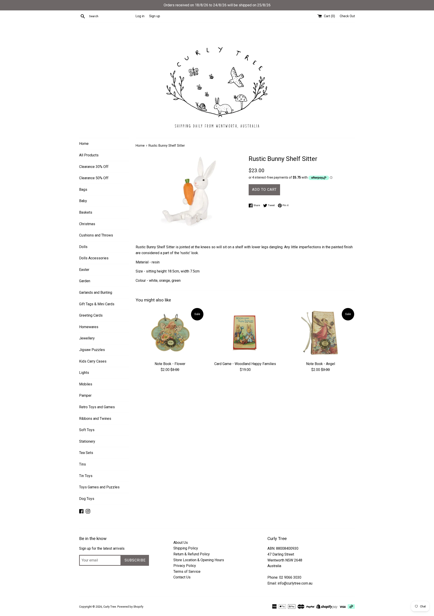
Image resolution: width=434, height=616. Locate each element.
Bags (83, 189)
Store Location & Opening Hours (198, 560)
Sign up (154, 16)
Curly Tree (109, 606)
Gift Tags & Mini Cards (96, 304)
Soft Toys (86, 430)
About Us (180, 542)
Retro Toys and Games (97, 407)
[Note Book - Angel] (320, 333)
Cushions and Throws (96, 235)
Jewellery (87, 338)
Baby (83, 201)
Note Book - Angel (320, 364)
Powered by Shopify (130, 606)
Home (84, 143)
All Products (89, 155)
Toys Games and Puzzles (99, 487)
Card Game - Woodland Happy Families (245, 364)
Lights (84, 372)
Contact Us (182, 577)
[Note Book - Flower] (170, 333)
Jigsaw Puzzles (92, 350)
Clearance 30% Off (93, 167)
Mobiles (85, 384)
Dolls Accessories (93, 258)
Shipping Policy (185, 548)
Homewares (88, 327)
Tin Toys (85, 476)
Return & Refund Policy (191, 554)
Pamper (85, 395)
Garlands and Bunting (95, 292)
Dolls (83, 247)
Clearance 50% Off (93, 178)
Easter (84, 269)
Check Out (347, 16)
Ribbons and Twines (95, 418)
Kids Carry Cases (92, 361)
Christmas (87, 224)
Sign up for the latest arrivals (102, 548)
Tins (82, 464)
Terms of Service (186, 571)
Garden (84, 281)
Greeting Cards (91, 315)
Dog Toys (86, 499)
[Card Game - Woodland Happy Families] (245, 333)
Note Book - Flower (170, 364)
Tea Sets (86, 453)
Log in (140, 16)
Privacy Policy (184, 565)
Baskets (85, 212)
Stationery (87, 441)
